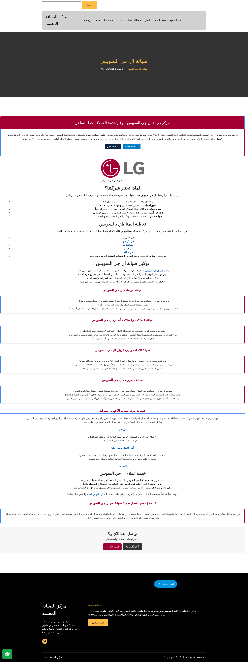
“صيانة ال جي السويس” (137, 68)
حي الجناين (128, 244)
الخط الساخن (98, 622)
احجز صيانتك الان (165, 584)
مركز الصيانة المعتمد (52, 657)
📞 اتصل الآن (112, 546)
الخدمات (123, 466)
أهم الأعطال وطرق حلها (122, 447)
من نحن (122, 429)
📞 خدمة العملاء (131, 146)
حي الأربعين (128, 241)
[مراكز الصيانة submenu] (140, 20)
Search (89, 5)
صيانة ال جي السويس (124, 61)
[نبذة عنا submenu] (112, 20)
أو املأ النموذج (132, 546)
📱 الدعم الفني (113, 146)
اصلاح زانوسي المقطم (95, 494)
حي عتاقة (128, 252)
